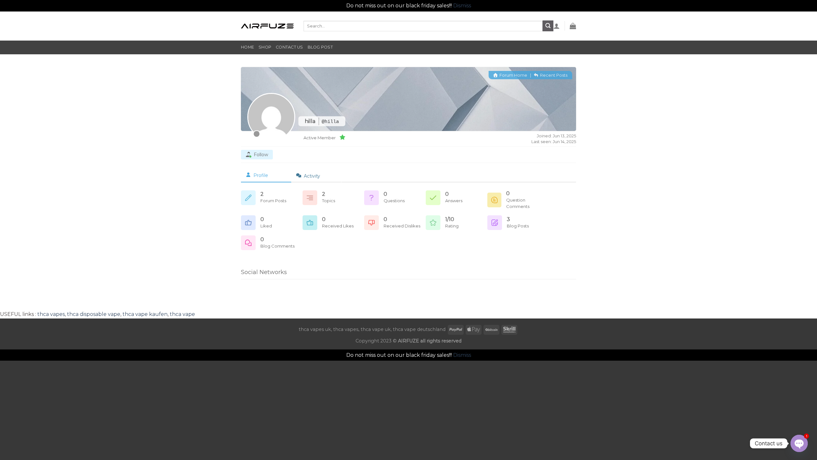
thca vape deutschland (419, 329)
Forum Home (512, 75)
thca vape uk (376, 329)
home (247, 47)
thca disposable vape (93, 314)
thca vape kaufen (145, 314)
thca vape (182, 314)
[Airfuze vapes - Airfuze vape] (267, 25)
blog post (320, 47)
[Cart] (573, 26)
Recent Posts (553, 75)
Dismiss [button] (462, 6)
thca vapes (51, 314)
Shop (265, 47)
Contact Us (289, 47)
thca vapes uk (315, 329)
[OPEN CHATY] (799, 443)
